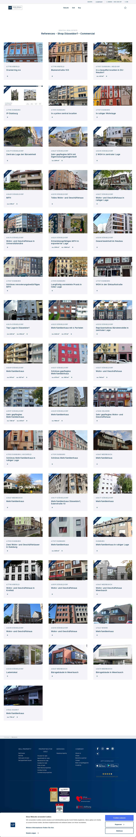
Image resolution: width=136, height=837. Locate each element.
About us (78, 753)
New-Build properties (44, 767)
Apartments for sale (43, 758)
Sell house (21, 753)
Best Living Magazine (82, 763)
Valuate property (61, 753)
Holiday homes (42, 770)
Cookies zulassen (119, 818)
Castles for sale (42, 763)
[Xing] (98, 754)
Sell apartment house (24, 760)
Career (77, 760)
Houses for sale (42, 756)
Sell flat (20, 755)
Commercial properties (44, 772)
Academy (78, 765)
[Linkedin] (113, 749)
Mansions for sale (42, 760)
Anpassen (118, 824)
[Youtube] (108, 749)
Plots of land (41, 765)
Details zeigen (31, 833)
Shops (77, 755)
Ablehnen (119, 831)
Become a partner (81, 758)
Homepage (7, 737)
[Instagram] (103, 749)
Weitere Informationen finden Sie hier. (40, 827)
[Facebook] (98, 749)
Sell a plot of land (23, 758)
